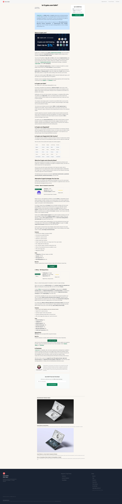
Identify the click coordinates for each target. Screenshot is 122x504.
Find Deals (117, 1)
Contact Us (94, 480)
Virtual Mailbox (64, 480)
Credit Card (64, 476)
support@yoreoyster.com (96, 488)
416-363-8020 (94, 486)
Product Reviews (111, 1)
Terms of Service (95, 484)
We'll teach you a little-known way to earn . (51, 379)
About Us (93, 476)
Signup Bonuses (104, 1)
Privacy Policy (94, 482)
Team (93, 478)
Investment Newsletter (65, 478)
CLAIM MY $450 (78, 15)
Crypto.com (39, 15)
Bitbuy (39, 289)
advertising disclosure (58, 501)
